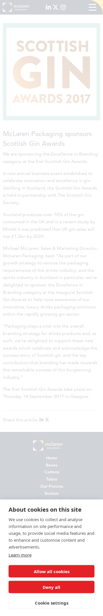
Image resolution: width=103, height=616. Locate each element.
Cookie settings (51, 603)
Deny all (51, 587)
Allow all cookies (52, 571)
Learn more (20, 555)
